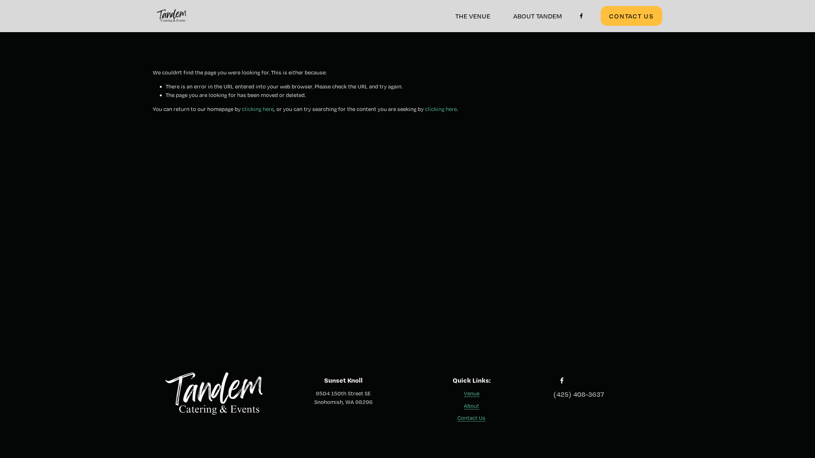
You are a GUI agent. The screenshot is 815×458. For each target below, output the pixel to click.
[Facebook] (581, 16)
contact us (631, 16)
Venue (471, 393)
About (471, 405)
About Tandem (537, 16)
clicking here (258, 109)
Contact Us (471, 417)
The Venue (472, 16)
